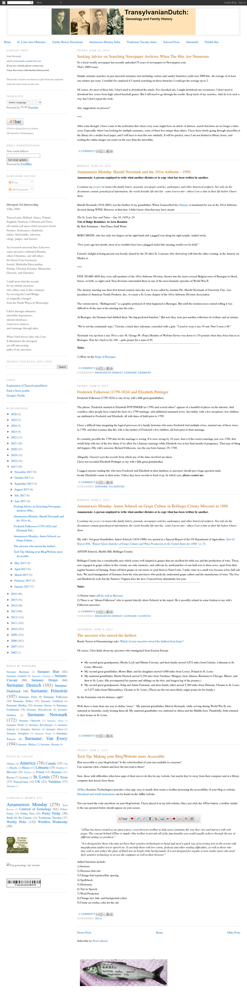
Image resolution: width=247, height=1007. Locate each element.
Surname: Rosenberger (41, 725)
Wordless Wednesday (53, 821)
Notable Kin (211, 42)
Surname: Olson (55, 720)
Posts (14, 182)
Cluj (65, 763)
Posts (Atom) (100, 941)
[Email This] (97, 151)
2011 (14, 623)
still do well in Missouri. (110, 595)
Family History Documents (67, 42)
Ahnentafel (192, 42)
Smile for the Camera (19, 817)
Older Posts (233, 932)
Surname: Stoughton (18, 733)
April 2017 (20, 569)
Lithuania (42, 767)
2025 (14, 420)
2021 (14, 443)
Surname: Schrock (137, 616)
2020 (14, 449)
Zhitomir (11, 786)
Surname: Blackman (18, 672)
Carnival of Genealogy (35, 809)
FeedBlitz (26, 164)
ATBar (81, 789)
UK (37, 781)
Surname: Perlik (15, 725)
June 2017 (20, 501)
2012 (14, 617)
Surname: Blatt (48, 671)
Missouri (12, 772)
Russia (10, 777)
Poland (40, 772)
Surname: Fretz (28, 697)
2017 (14, 466)
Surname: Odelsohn (30, 720)
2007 (14, 646)
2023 (14, 431)
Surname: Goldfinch (52, 701)
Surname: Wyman (50, 744)
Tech (98, 918)
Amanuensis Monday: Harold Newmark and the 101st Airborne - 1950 (133, 171)
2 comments (87, 736)
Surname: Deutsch (24, 685)
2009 (14, 634)
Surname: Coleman (41, 676)
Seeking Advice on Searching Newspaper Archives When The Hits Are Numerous (143, 56)
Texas (63, 777)
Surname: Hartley (17, 705)
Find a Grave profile (18, 390)
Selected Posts (171, 42)
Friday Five (27, 813)
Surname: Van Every (46, 738)
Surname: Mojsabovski (39, 709)
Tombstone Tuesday (50, 817)
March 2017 (21, 575)
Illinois (26, 767)
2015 (14, 599)
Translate (33, 107)
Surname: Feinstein (49, 690)
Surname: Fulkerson (109, 486)
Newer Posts (84, 932)
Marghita (60, 767)
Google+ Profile (16, 395)
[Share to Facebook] (108, 151)
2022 (14, 437)
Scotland (23, 777)
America (27, 763)
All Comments (19, 189)
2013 (14, 611)
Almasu (11, 763)
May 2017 (20, 563)
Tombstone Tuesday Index (142, 42)
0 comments (87, 151)
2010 (14, 629)
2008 (14, 640)
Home (7, 42)
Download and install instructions (96, 794)
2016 (14, 593)
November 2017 (23, 472)
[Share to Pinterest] (111, 151)
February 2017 (23, 580)
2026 (14, 414)
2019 (14, 455)
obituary (183, 205)
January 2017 (22, 586)
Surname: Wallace (27, 744)
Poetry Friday (51, 813)
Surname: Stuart (43, 733)
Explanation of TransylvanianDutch (27, 385)
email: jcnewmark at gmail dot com (24, 60)
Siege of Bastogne (105, 356)
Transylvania (20, 781)
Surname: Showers (31, 729)
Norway (27, 772)
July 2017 (20, 495)
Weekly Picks (16, 821)
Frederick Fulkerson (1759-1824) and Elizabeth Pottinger (122, 391)
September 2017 (24, 483)
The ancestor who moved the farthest (106, 635)
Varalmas (54, 781)
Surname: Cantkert (16, 676)
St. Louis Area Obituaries (31, 42)
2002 (14, 652)
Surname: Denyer (44, 680)
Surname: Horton (43, 705)
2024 (14, 425)
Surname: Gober (23, 701)
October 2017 (22, 477)
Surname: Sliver (54, 729)
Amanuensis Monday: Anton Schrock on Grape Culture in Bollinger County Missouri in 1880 (152, 505)
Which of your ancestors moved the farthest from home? (152, 641)
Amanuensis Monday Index (104, 42)
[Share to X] (104, 151)
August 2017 (22, 489)
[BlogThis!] (101, 151)
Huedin (13, 767)
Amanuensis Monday (109, 372)
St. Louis (41, 777)
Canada (51, 763)
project (97, 187)
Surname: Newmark (137, 372)
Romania (56, 772)
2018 (14, 461)
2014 (14, 605)
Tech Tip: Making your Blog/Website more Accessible (121, 756)
